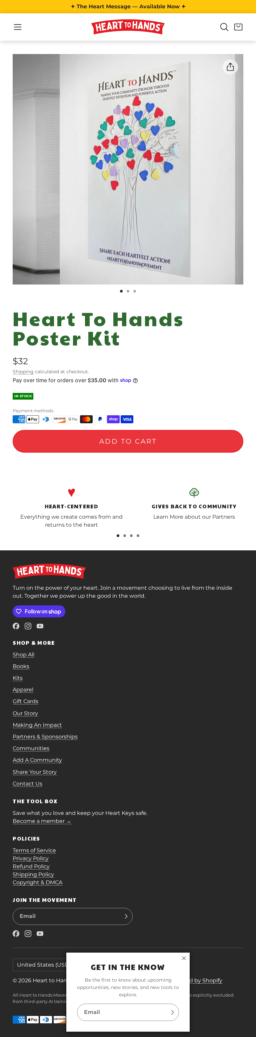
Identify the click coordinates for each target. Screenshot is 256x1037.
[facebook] (16, 626)
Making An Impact (37, 725)
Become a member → (42, 821)
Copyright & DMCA (37, 882)
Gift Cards (25, 701)
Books (21, 666)
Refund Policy (31, 866)
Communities (31, 748)
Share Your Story (35, 772)
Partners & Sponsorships (45, 736)
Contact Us (27, 784)
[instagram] (28, 626)
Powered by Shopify (195, 980)
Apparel (23, 689)
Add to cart (128, 441)
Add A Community (37, 760)
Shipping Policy (33, 874)
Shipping (23, 372)
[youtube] (40, 626)
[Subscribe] (172, 1012)
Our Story (25, 713)
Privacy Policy (31, 858)
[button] (18, 27)
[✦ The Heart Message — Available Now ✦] (128, 6)
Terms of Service (34, 850)
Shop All (23, 654)
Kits (18, 678)
